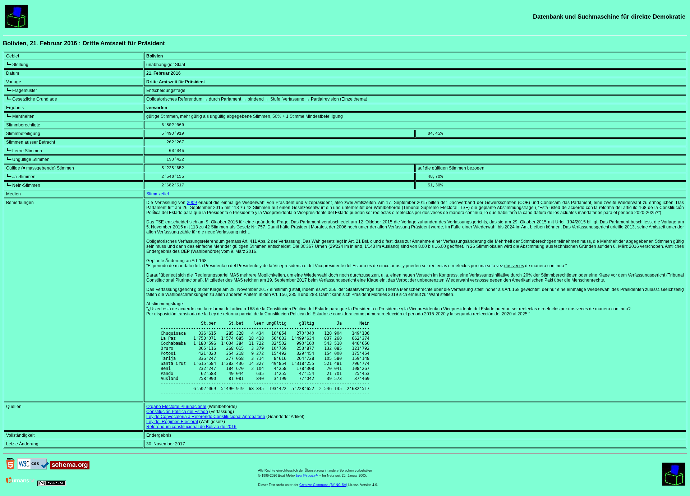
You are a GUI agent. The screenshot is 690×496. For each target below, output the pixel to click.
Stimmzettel (157, 193)
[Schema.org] (69, 467)
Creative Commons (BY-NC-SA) (323, 485)
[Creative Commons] (51, 484)
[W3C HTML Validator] (10, 467)
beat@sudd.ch (307, 475)
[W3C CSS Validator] (33, 467)
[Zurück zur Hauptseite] (16, 26)
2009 (192, 202)
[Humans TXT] (20, 484)
